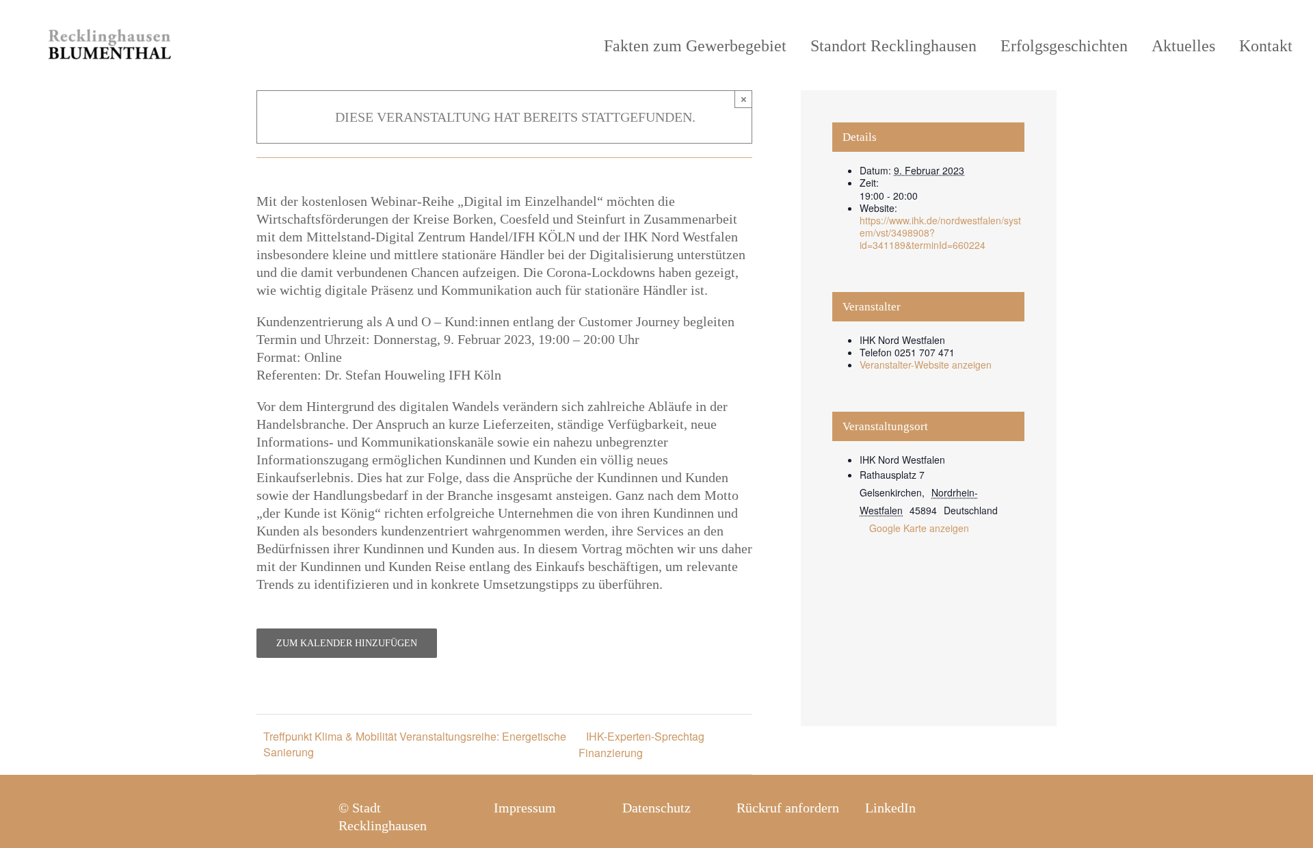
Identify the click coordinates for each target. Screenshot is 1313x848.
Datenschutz (656, 807)
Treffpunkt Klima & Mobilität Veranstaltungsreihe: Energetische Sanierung (414, 744)
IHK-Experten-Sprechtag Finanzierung (641, 744)
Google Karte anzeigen (919, 528)
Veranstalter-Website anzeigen (926, 364)
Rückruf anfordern (788, 807)
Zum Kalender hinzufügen (346, 643)
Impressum (525, 807)
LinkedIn (890, 807)
